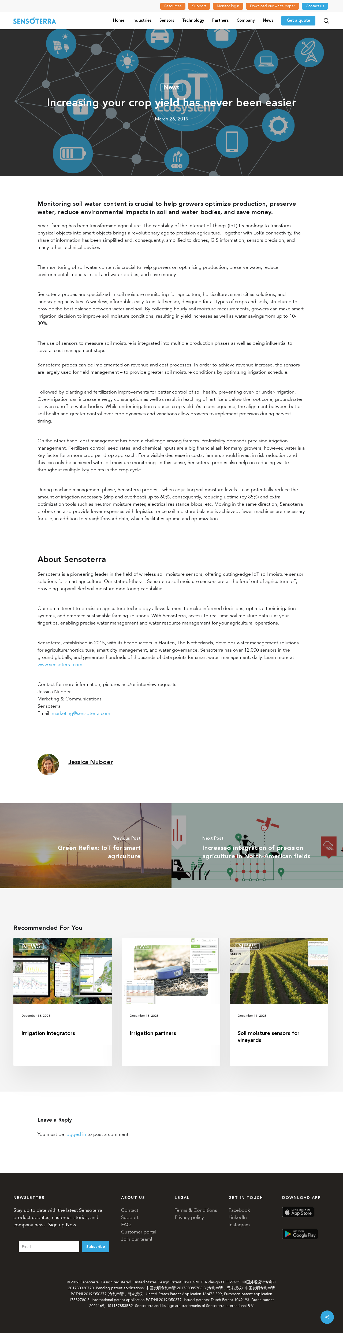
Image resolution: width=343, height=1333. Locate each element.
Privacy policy (189, 1217)
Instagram (239, 1225)
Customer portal (138, 1232)
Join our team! (136, 1239)
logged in (75, 1134)
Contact (129, 1210)
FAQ (126, 1225)
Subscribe (95, 1246)
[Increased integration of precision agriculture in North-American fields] (257, 845)
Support (130, 1217)
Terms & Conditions (196, 1210)
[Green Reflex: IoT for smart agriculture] (86, 845)
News (171, 87)
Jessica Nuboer (90, 762)
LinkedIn (238, 1217)
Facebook (239, 1210)
